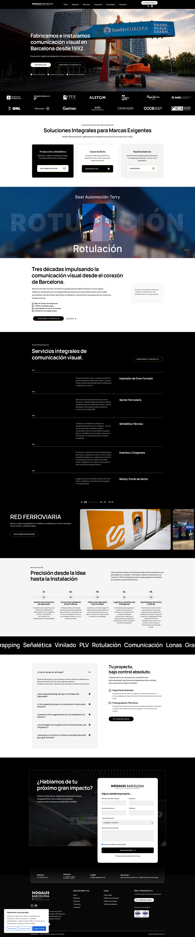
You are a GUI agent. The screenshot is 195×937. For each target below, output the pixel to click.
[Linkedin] (152, 6)
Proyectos (98, 4)
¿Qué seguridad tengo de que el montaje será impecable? (58, 695)
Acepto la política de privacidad (114, 844)
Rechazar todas (25, 928)
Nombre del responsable (110, 798)
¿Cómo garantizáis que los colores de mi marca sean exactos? (61, 705)
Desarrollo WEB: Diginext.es (156, 934)
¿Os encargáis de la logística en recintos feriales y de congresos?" (61, 726)
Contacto (123, 4)
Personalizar (12, 928)
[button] (182, 222)
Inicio (66, 4)
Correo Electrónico (108, 808)
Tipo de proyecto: (108, 818)
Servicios (86, 4)
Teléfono (132, 808)
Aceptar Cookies (39, 928)
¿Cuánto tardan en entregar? (50, 672)
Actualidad (110, 4)
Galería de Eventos (22, 535)
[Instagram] (148, 6)
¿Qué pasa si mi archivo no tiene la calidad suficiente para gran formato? (61, 736)
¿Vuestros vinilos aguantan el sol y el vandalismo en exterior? (61, 715)
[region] (26, 921)
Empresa (75, 4)
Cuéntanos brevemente (110, 828)
